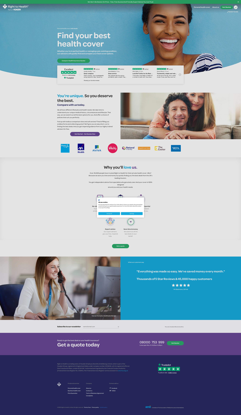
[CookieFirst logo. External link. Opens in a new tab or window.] (99, 200)
